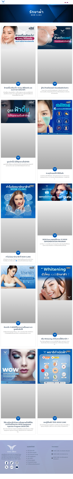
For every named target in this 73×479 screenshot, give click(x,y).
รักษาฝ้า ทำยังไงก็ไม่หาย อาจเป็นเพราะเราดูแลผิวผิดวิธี (18, 328)
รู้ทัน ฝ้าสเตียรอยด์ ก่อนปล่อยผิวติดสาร (55, 88)
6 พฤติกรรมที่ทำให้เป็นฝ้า (55, 173)
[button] (70, 3)
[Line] (65, 471)
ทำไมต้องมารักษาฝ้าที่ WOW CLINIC (18, 257)
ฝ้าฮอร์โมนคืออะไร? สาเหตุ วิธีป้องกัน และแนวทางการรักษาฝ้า (18, 89)
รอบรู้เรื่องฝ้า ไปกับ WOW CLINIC (54, 422)
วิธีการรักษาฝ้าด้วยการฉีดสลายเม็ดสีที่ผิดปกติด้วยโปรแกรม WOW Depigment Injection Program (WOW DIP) (18, 424)
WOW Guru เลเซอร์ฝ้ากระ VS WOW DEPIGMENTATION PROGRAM (54, 240)
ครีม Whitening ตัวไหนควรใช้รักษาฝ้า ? (55, 339)
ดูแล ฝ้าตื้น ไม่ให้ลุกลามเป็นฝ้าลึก (18, 161)
